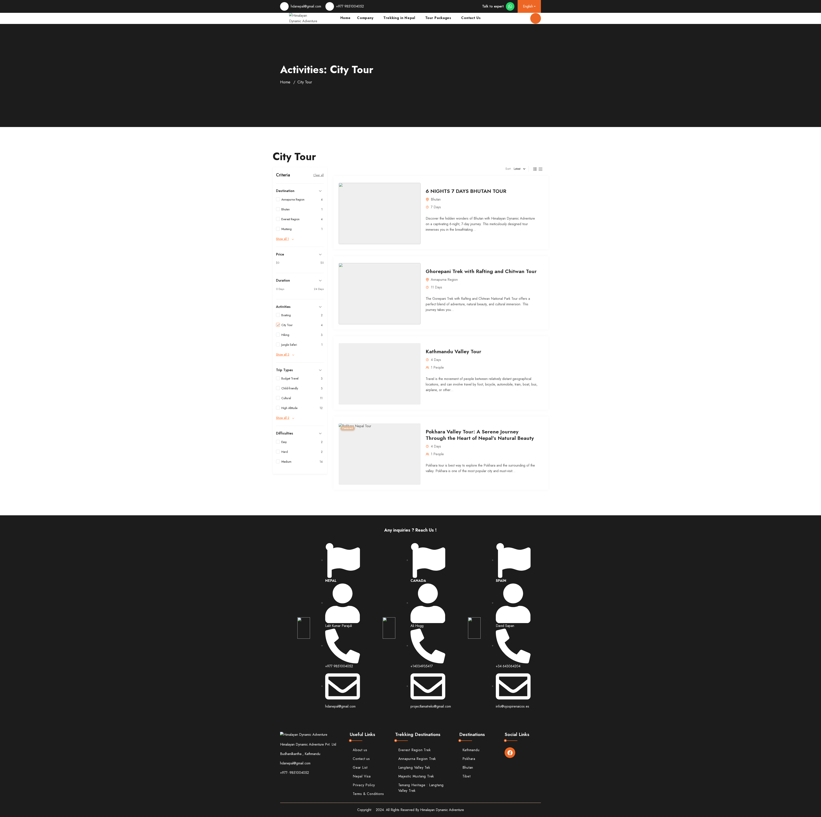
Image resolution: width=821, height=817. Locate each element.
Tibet (466, 776)
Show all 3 (282, 354)
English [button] (528, 6)
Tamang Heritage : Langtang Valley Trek (421, 788)
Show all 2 (282, 418)
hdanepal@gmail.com (306, 6)
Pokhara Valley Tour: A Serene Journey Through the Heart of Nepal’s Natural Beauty (480, 435)
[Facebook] (510, 752)
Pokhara (468, 758)
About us (360, 750)
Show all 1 (282, 239)
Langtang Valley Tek (414, 767)
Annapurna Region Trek (417, 758)
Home (285, 82)
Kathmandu (471, 750)
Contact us (361, 758)
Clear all (318, 175)
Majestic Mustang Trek (416, 776)
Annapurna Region (444, 279)
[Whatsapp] (510, 6)
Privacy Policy (364, 785)
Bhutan (436, 199)
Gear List (360, 767)
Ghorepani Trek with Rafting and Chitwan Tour (481, 271)
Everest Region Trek (414, 750)
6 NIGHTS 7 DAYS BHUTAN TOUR (466, 191)
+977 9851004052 (350, 6)
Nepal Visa (362, 776)
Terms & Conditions (368, 793)
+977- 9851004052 (294, 772)
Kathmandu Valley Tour (453, 351)
